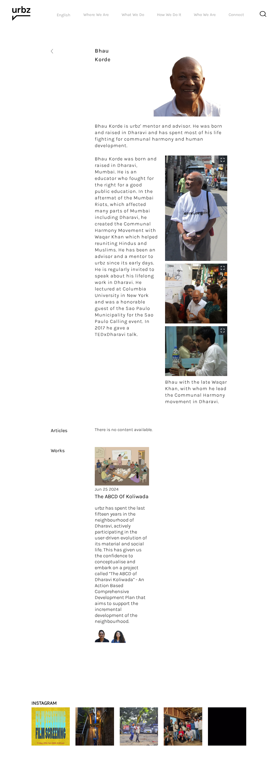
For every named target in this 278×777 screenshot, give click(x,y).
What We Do (133, 14)
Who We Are (205, 14)
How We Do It (169, 14)
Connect (236, 14)
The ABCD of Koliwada (122, 496)
